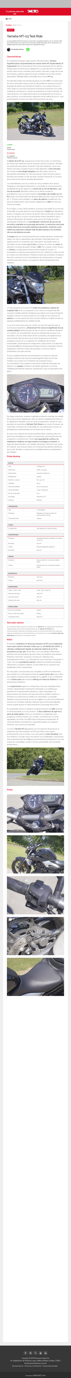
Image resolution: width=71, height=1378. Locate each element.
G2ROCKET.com (39, 1375)
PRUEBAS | (9, 25)
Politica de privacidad (50, 1366)
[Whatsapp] (28, 49)
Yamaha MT (11, 30)
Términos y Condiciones (33, 1366)
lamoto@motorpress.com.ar (35, 1363)
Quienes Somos (17, 1366)
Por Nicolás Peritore (17, 49)
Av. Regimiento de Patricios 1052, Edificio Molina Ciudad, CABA (35, 1361)
